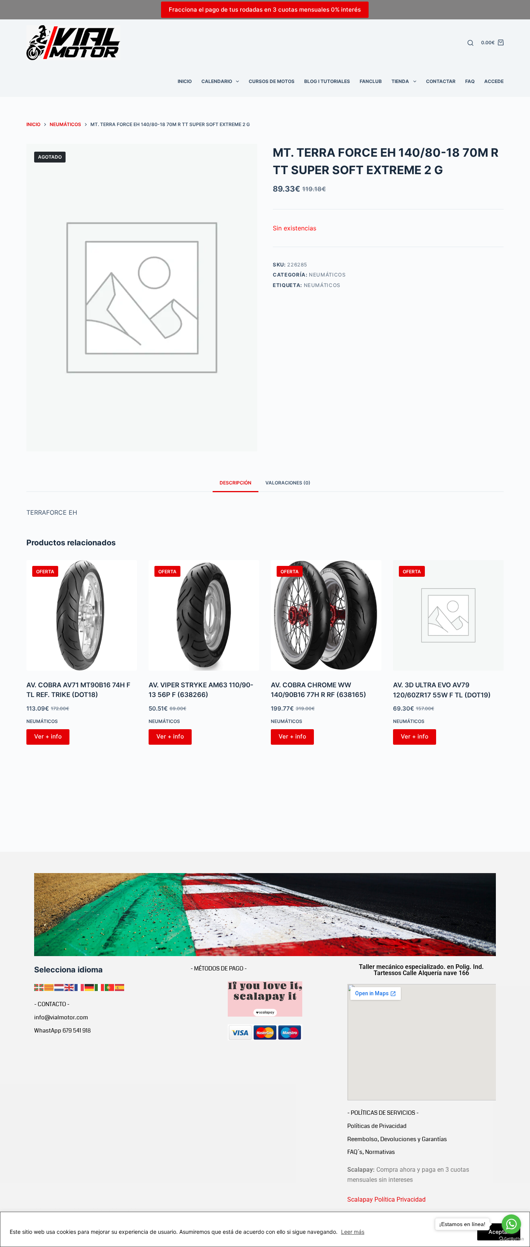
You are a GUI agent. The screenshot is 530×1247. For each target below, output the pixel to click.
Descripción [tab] (235, 483)
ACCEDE (494, 81)
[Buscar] (470, 43)
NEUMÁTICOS (327, 275)
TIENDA (400, 81)
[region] (265, 1229)
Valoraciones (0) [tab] (287, 483)
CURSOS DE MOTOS (271, 81)
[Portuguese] (110, 987)
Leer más (352, 1231)
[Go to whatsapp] (511, 1224)
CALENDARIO (216, 81)
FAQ (470, 81)
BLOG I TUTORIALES (327, 81)
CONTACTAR (441, 81)
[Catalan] (49, 987)
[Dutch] (59, 987)
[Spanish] (120, 987)
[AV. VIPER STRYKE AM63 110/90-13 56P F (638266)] (204, 615)
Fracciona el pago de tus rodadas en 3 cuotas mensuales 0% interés (265, 9)
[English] (69, 987)
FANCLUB (371, 81)
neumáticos (322, 285)
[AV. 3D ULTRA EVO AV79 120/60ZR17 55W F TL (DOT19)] (448, 615)
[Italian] (100, 987)
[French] (79, 987)
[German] (90, 987)
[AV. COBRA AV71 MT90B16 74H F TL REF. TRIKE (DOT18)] (81, 615)
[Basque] (39, 987)
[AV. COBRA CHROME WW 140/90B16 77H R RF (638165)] (326, 615)
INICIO (185, 81)
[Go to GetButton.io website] (511, 1239)
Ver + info (48, 736)
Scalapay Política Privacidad (386, 1199)
